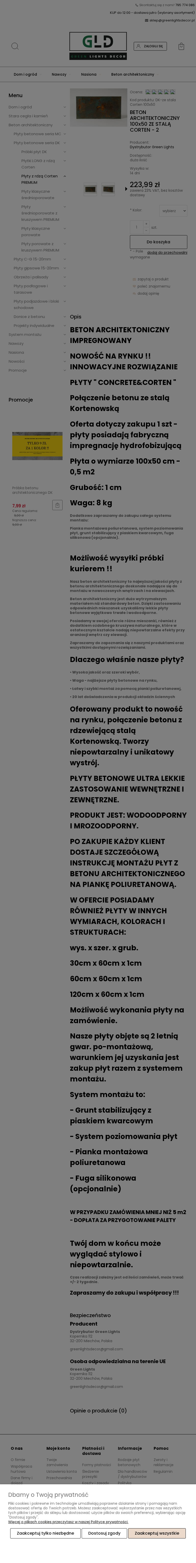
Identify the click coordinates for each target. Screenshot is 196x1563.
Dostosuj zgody (104, 1533)
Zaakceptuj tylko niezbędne (45, 1533)
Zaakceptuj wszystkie (157, 1533)
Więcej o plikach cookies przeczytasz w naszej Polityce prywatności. (68, 1521)
